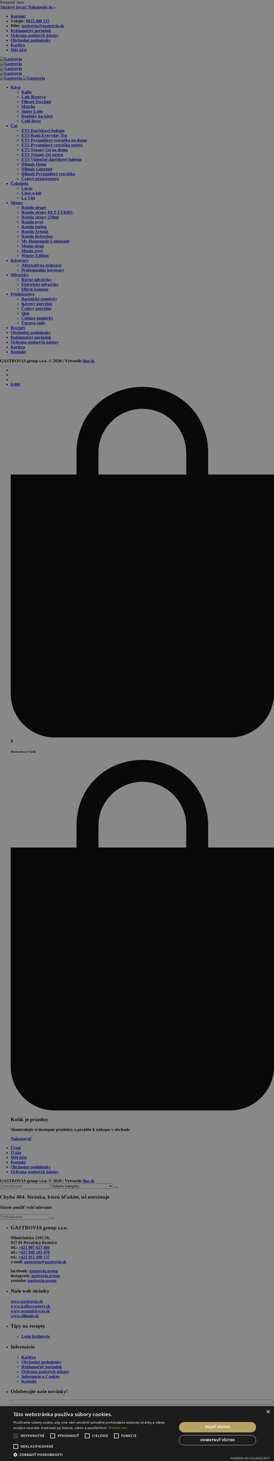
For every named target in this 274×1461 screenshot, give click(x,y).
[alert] (137, 730)
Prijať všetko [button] (217, 1427)
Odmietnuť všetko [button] (217, 1440)
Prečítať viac (118, 1427)
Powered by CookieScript (250, 1458)
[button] (92, 1454)
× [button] (268, 1412)
